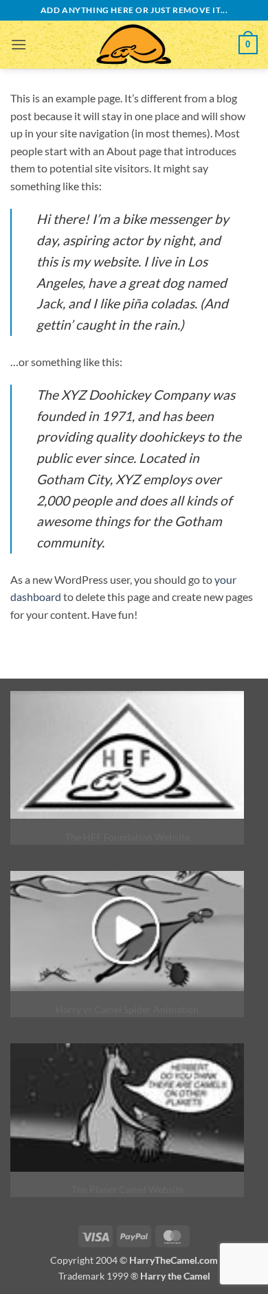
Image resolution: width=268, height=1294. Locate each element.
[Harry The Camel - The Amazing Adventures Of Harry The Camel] (134, 45)
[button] (18, 44)
